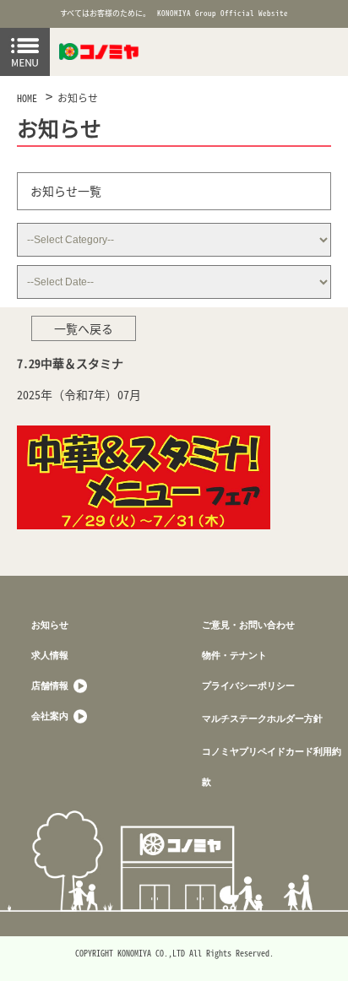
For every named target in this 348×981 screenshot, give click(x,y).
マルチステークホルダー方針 (262, 718)
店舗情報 (51, 685)
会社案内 (51, 715)
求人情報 (49, 654)
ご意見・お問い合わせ (248, 624)
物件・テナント (234, 654)
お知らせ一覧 (65, 190)
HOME (27, 98)
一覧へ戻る (83, 328)
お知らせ (77, 98)
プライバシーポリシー (248, 685)
